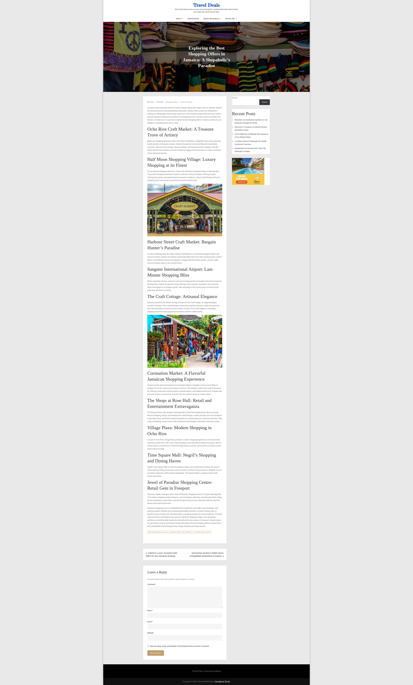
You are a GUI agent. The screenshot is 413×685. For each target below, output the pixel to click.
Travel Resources (211, 18)
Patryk (152, 102)
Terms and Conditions (212, 671)
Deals (178, 18)
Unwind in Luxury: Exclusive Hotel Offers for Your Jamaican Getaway (161, 554)
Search (234, 98)
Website (150, 633)
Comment (151, 584)
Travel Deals (206, 5)
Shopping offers (172, 102)
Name (150, 610)
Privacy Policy (197, 671)
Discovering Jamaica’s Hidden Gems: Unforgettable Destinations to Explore (207, 554)
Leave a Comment (186, 102)
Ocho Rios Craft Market (202, 532)
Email (150, 622)
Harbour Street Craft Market (180, 532)
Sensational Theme (222, 681)
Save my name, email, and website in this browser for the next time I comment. (179, 646)
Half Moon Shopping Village (158, 532)
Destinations (193, 18)
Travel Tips (230, 18)
